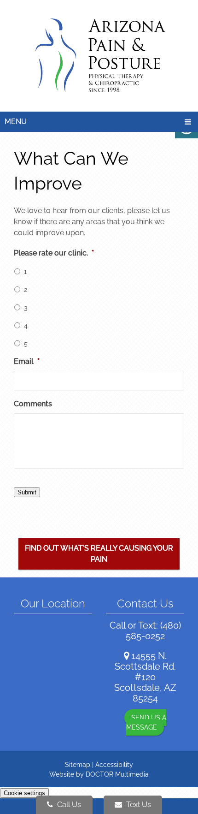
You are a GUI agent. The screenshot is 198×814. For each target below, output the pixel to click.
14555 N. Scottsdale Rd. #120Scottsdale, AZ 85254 (145, 677)
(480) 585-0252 (153, 631)
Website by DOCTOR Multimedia (99, 774)
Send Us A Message (146, 722)
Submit (26, 492)
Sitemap (77, 764)
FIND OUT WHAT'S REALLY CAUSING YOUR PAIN (99, 554)
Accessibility (114, 764)
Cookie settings (24, 793)
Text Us (137, 804)
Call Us (68, 804)
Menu (16, 121)
